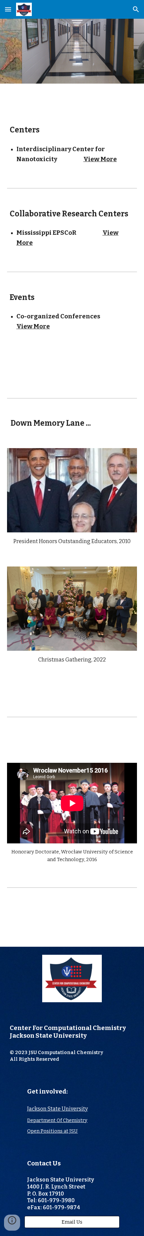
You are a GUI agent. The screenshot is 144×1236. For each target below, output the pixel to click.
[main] (72, 130)
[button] (8, 9)
